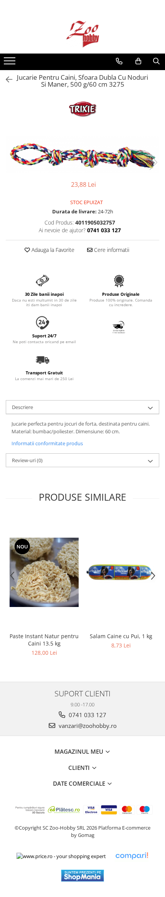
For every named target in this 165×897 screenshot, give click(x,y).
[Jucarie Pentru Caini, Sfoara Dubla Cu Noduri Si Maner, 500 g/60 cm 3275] (82, 154)
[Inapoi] (6, 79)
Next (153, 162)
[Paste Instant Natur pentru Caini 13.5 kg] (44, 572)
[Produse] (10, 63)
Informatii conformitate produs (47, 443)
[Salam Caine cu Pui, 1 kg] (120, 572)
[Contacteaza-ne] (119, 61)
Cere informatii (110, 249)
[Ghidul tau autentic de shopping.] (131, 856)
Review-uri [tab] (27, 460)
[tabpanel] (82, 154)
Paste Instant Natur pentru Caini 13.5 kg (44, 639)
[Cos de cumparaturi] (138, 61)
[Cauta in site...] (156, 61)
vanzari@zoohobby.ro (87, 725)
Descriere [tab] (22, 407)
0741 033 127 (86, 715)
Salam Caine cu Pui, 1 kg (121, 636)
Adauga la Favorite (52, 249)
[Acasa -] (82, 34)
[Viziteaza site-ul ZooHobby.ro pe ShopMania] (82, 876)
